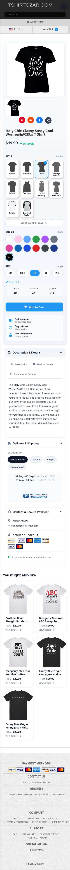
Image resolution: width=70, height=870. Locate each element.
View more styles (32, 222)
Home (2, 750)
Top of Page (67, 750)
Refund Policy (39, 822)
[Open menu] (64, 6)
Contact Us (33, 818)
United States (17, 459)
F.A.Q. (15, 834)
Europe (50, 459)
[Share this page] (48, 120)
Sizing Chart (29, 834)
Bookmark (38, 850)
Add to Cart (37, 307)
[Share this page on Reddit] (30, 120)
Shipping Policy (60, 822)
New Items (36, 22)
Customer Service (49, 834)
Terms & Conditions (17, 822)
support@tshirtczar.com (24, 525)
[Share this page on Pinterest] (22, 120)
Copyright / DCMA (37, 837)
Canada (36, 459)
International (17, 467)
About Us (18, 818)
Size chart (14, 282)
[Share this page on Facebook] (39, 120)
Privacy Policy (51, 818)
